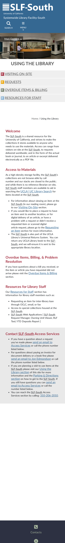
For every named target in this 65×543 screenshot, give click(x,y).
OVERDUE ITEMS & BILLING (26, 90)
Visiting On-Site (28, 207)
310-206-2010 (49, 395)
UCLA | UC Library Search (36, 191)
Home (35, 118)
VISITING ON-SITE (18, 74)
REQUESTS (13, 82)
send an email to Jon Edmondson (31, 359)
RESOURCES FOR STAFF (23, 98)
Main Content (12, 39)
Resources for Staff (22, 291)
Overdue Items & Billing (42, 273)
